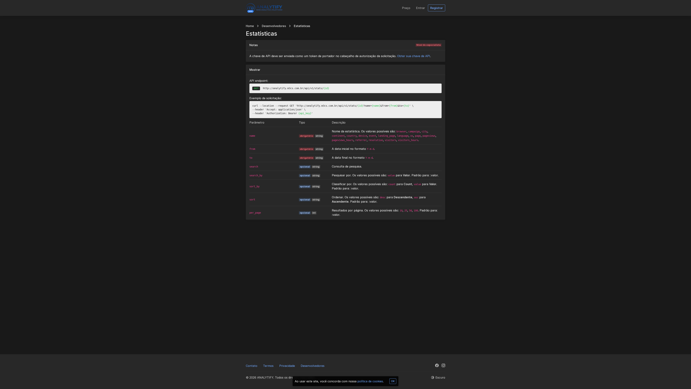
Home (250, 26)
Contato (251, 366)
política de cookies (370, 381)
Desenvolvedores (274, 26)
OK (393, 381)
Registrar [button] (436, 8)
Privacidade (287, 366)
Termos (268, 366)
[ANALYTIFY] (264, 8)
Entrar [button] (420, 8)
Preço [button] (406, 8)
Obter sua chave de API (413, 56)
